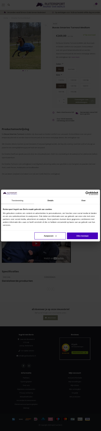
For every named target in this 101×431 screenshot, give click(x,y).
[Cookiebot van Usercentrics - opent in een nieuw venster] (87, 193)
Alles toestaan (82, 236)
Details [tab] (51, 200)
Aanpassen (48, 236)
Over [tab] (83, 200)
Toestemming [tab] (17, 200)
